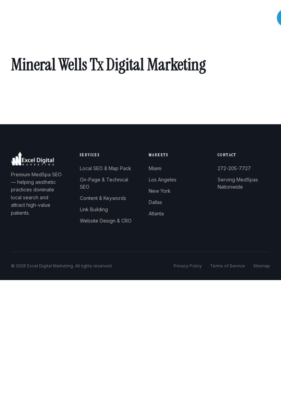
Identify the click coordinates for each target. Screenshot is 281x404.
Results (208, 18)
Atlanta (156, 213)
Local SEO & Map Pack (105, 168)
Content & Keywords (103, 198)
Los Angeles (162, 179)
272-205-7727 (234, 168)
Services (153, 18)
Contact (259, 18)
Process (181, 18)
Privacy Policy (188, 265)
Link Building (94, 209)
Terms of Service (227, 265)
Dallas (155, 202)
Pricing (233, 18)
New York (160, 191)
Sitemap (261, 265)
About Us (124, 18)
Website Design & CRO (106, 221)
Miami (155, 168)
